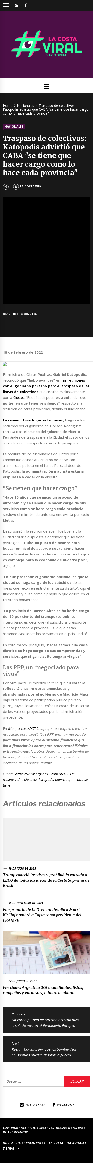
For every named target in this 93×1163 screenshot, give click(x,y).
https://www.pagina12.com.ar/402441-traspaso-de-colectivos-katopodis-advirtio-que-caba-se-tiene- (46, 779)
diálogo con (23, 728)
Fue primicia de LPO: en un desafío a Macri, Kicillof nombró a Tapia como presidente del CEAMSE (42, 915)
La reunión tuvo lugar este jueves (33, 420)
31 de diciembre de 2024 (25, 903)
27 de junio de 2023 (22, 981)
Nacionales (14, 126)
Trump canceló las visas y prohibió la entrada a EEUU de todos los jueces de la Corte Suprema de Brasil (46, 880)
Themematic (18, 1132)
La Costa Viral (31, 186)
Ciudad (18, 397)
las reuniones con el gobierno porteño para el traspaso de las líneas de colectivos (46, 386)
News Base (77, 1128)
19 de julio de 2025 (22, 868)
